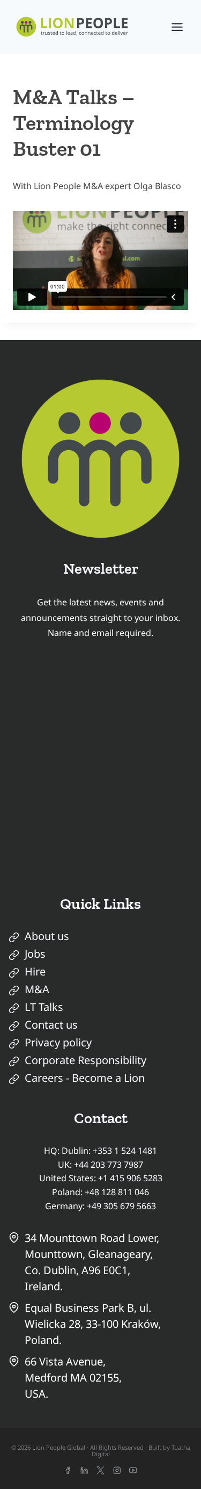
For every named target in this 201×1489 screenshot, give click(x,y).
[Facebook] (68, 1470)
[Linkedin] (84, 1470)
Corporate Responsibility (85, 1060)
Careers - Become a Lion (85, 1078)
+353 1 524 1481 (125, 1150)
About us (47, 936)
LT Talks (44, 1007)
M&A (37, 989)
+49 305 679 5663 (121, 1206)
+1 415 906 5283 (130, 1178)
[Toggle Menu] (177, 27)
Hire (35, 971)
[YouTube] (133, 1470)
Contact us (51, 1024)
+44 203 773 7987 (108, 1164)
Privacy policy (58, 1042)
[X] (100, 1470)
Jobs (35, 953)
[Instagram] (117, 1470)
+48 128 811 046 (117, 1192)
